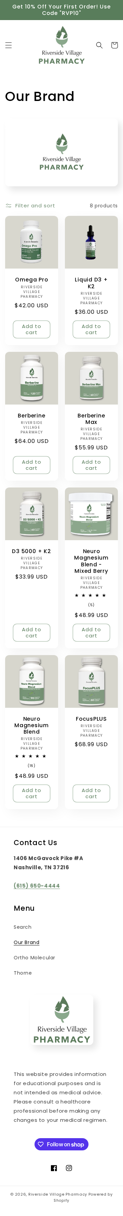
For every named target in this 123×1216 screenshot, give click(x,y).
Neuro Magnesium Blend (31, 725)
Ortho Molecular (34, 957)
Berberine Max (91, 418)
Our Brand (26, 942)
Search (23, 927)
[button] (8, 45)
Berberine (31, 415)
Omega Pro (31, 279)
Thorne (23, 973)
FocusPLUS (91, 719)
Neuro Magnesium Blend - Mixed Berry (91, 561)
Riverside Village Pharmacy (57, 1194)
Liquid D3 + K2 (91, 282)
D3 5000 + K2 (31, 551)
